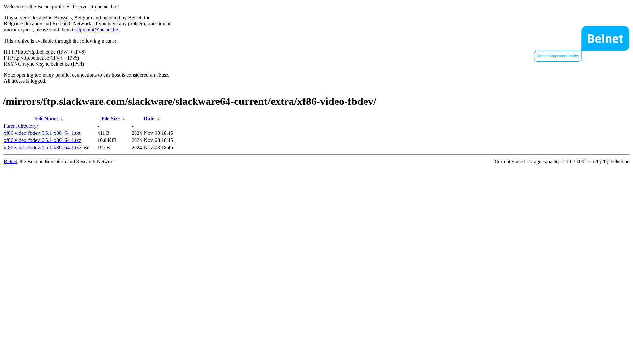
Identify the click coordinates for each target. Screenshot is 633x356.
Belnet (10, 161)
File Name (46, 118)
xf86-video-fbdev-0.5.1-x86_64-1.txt (42, 133)
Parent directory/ (21, 126)
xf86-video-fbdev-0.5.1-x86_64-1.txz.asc (46, 147)
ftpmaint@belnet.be (97, 29)
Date (149, 118)
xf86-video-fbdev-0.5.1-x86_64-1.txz (42, 140)
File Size (110, 118)
